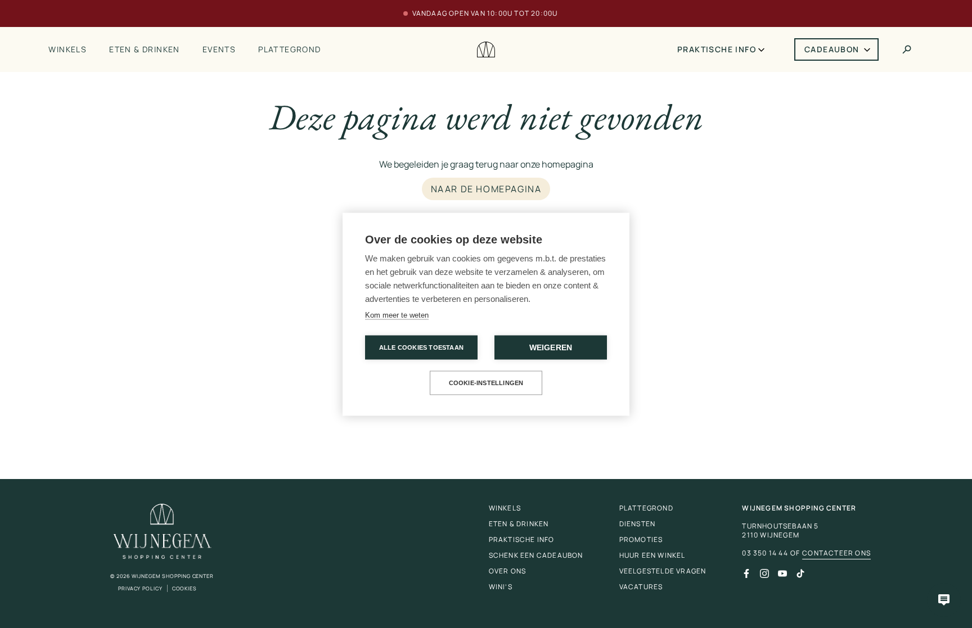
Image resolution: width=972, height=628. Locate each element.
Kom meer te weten (397, 314)
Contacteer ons (836, 553)
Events (219, 49)
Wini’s (500, 586)
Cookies (184, 588)
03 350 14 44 (765, 553)
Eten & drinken (144, 49)
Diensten (637, 523)
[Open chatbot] (944, 600)
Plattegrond (289, 49)
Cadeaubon (832, 49)
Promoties (641, 539)
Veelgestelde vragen (662, 571)
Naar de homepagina (486, 189)
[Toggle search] (906, 49)
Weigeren (551, 347)
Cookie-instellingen (486, 382)
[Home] (486, 50)
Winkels (67, 49)
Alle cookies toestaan (421, 347)
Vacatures (641, 586)
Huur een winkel (652, 555)
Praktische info (716, 49)
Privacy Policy (140, 588)
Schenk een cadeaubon (536, 555)
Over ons (507, 571)
